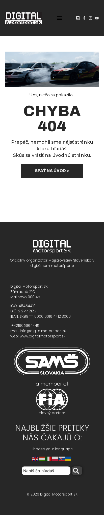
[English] (35, 458)
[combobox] (46, 470)
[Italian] (48, 458)
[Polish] (55, 458)
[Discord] (78, 18)
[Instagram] (90, 18)
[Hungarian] (42, 458)
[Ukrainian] (68, 458)
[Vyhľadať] (77, 470)
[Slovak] (62, 458)
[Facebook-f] (84, 18)
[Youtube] (97, 18)
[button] (59, 18)
